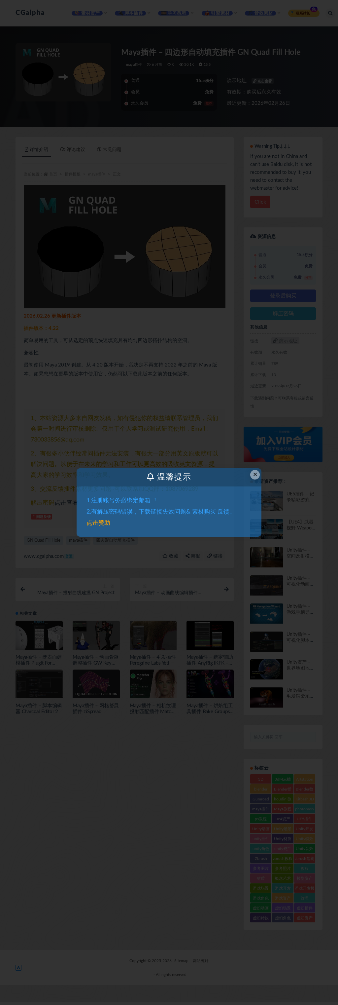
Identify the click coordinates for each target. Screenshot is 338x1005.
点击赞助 (98, 523)
